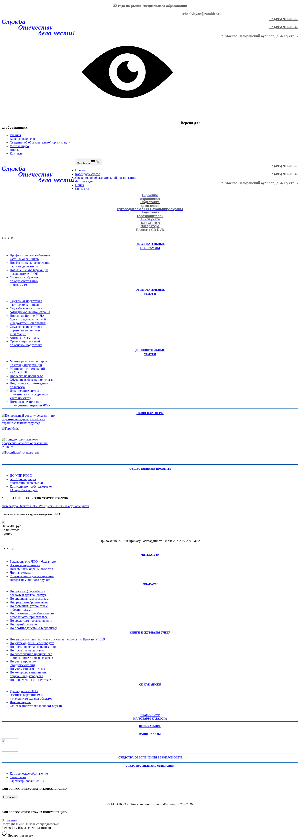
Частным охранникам (25, 565)
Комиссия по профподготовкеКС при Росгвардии (31, 488)
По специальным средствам (29, 598)
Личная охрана (20, 572)
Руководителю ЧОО (24, 691)
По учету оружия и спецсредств (32, 643)
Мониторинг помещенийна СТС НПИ (27, 370)
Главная (15, 135)
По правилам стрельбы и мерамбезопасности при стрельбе (32, 615)
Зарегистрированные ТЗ (27, 781)
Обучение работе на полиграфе (31, 379)
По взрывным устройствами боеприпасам (29, 607)
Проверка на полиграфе (26, 376)
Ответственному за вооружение (32, 576)
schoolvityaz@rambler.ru (201, 14)
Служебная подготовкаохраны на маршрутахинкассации (26, 330)
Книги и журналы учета (72, 506)
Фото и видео (19, 146)
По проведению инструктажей (31, 679)
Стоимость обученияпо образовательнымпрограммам (24, 281)
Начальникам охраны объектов (31, 569)
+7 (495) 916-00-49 (283, 27)
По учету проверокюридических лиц (23, 663)
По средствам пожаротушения (31, 620)
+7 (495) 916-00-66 (283, 19)
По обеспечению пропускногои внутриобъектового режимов (31, 655)
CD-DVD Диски (43, 506)
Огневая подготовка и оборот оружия (36, 706)
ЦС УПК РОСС (21, 475)
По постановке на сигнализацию (33, 646)
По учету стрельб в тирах (27, 668)
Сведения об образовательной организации (40, 142)
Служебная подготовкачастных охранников (26, 302)
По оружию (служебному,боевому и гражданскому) (28, 593)
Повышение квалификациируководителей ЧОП (29, 271)
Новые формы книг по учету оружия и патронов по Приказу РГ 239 (57, 639)
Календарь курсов (22, 138)
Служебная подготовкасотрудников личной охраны (30, 310)
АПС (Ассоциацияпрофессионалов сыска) (26, 481)
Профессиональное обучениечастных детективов (30, 264)
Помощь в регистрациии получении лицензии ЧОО (30, 403)
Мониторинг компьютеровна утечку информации (28, 363)
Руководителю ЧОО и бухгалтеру (33, 561)
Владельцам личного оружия (30, 580)
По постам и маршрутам (27, 650)
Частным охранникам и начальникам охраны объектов (31, 696)
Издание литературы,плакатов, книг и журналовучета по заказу (29, 394)
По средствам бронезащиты (29, 602)
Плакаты (25, 506)
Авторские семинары (25, 337)
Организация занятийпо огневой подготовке (26, 343)
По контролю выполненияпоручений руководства (28, 674)
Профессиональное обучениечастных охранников (30, 257)
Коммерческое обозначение (29, 773)
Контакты (16, 153)
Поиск (14, 149)
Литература (10, 506)
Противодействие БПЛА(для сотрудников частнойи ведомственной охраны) (28, 319)
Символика (18, 777)
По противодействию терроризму (33, 628)
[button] (10, 797)
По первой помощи (23, 624)
